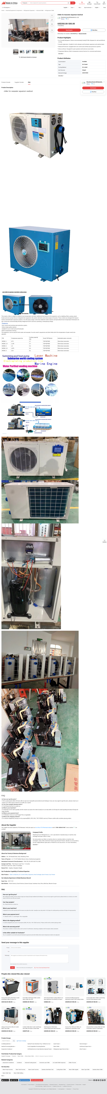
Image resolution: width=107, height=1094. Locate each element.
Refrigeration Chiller (49, 10)
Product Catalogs (22, 1040)
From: (8, 947)
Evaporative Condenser (6, 1049)
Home (2, 10)
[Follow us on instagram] (98, 1080)
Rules (104, 7)
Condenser (19, 1062)
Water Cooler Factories (33, 1069)
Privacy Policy (76, 1089)
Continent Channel (70, 1084)
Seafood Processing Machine (8, 1046)
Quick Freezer (45, 874)
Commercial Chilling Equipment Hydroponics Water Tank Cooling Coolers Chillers (74, 999)
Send (12, 967)
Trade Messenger (24, 1080)
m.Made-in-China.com (57, 1086)
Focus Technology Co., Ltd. (43, 1089)
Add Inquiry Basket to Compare (29, 57)
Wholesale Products (53, 1084)
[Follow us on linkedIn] (105, 1080)
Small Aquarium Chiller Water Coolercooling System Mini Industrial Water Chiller (52, 1028)
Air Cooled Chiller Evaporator (59, 1062)
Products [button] (25, 3)
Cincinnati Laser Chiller (44, 1062)
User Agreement (61, 1089)
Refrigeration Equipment (29, 10)
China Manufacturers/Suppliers (42, 1084)
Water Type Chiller (85, 1069)
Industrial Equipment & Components (14, 10)
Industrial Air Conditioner (8, 1062)
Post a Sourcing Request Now (41, 967)
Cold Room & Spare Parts (85, 1046)
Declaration (69, 1089)
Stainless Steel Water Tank (47, 1069)
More (2, 1075)
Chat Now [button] (94, 30)
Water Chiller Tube (7, 1073)
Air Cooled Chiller (23, 874)
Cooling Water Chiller (61, 1069)
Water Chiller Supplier (73, 1069)
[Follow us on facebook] (94, 1080)
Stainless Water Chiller (98, 1069)
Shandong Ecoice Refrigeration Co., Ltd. (70, 17)
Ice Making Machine (6, 1043)
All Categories (6, 7)
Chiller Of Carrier (72, 1062)
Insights (84, 1084)
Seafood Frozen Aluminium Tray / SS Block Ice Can (39, 1043)
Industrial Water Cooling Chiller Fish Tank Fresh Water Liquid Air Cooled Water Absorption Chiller (95, 1028)
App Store (5, 1080)
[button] (68, 2)
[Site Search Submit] (72, 2)
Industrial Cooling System (30, 1062)
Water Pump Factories (8, 1069)
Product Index (78, 1084)
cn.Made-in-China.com (67, 1086)
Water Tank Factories (20, 1069)
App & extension (87, 7)
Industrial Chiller (40, 10)
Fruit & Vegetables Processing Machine (36, 1046)
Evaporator (30, 874)
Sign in (104, 4)
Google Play (14, 1080)
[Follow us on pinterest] (102, 1080)
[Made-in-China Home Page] (9, 3)
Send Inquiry (69, 30)
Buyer (72, 7)
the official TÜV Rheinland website (43, 827)
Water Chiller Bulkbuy (18, 1073)
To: (8, 951)
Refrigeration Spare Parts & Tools (61, 1049)
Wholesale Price (62, 1084)
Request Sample (82, 33)
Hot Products (24, 1084)
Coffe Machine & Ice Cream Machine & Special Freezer (40, 1049)
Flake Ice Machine (14, 874)
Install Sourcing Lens (37, 1080)
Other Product (83, 1049)
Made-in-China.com (47, 1086)
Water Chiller (56, 1046)
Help (80, 7)
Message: (7, 955)
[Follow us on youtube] (100, 1080)
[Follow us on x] (96, 1080)
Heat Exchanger (37, 874)
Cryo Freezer (52, 874)
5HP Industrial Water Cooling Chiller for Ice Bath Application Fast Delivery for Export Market (53, 999)
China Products (31, 1084)
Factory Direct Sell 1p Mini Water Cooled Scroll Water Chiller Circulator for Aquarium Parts (10, 999)
